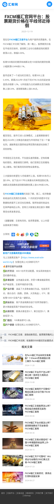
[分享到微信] (36, 234)
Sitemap (27, 495)
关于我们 (49, 493)
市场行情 (39, 493)
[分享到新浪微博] (22, 234)
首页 (3, 493)
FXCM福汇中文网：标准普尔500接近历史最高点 (30, 340)
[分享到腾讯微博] (27, 234)
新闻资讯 (30, 493)
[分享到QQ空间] (18, 234)
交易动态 (20, 493)
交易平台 (10, 493)
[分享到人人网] (32, 234)
